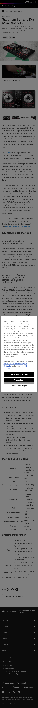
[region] (19, 354)
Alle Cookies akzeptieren (19, 374)
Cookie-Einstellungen (19, 386)
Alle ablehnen (19, 380)
